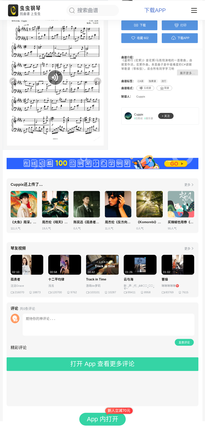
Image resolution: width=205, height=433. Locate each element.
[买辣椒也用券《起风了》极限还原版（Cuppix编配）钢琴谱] (181, 204)
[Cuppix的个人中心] (128, 116)
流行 (163, 81)
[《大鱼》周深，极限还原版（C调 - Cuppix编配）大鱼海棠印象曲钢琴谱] (24, 204)
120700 (57, 292)
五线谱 (147, 88)
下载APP (155, 10)
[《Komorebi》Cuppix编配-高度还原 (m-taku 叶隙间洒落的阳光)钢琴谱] (149, 204)
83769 (170, 292)
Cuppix (140, 96)
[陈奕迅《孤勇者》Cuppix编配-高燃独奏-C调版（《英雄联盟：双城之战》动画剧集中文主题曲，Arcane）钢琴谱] (86, 204)
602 (146, 38)
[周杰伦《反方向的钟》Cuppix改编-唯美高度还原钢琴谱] (118, 204)
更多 (187, 184)
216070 (19, 292)
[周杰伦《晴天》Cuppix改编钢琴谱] (55, 204)
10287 (112, 292)
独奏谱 (153, 81)
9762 (73, 292)
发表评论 (184, 342)
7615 (185, 292)
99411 (132, 292)
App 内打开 (102, 419)
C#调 (140, 81)
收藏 (140, 38)
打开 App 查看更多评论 (102, 363)
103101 (95, 292)
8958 (147, 292)
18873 (37, 292)
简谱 (166, 88)
